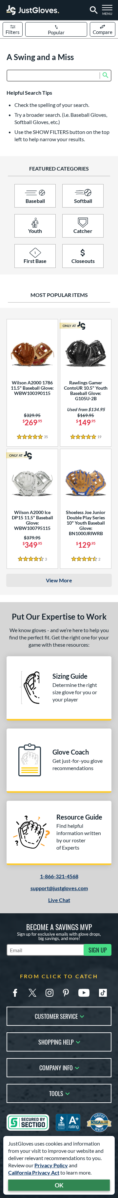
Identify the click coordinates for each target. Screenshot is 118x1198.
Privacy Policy (51, 1165)
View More (59, 580)
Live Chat (59, 900)
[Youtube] (83, 993)
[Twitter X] (32, 993)
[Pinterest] (66, 993)
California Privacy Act (33, 1172)
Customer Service (56, 1016)
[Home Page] (33, 10)
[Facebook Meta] (15, 993)
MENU (108, 12)
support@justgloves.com (59, 888)
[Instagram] (49, 993)
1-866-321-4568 (59, 876)
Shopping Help (56, 1041)
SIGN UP (97, 950)
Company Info (56, 1067)
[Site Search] (92, 10)
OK (59, 1185)
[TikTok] (103, 993)
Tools (56, 1093)
